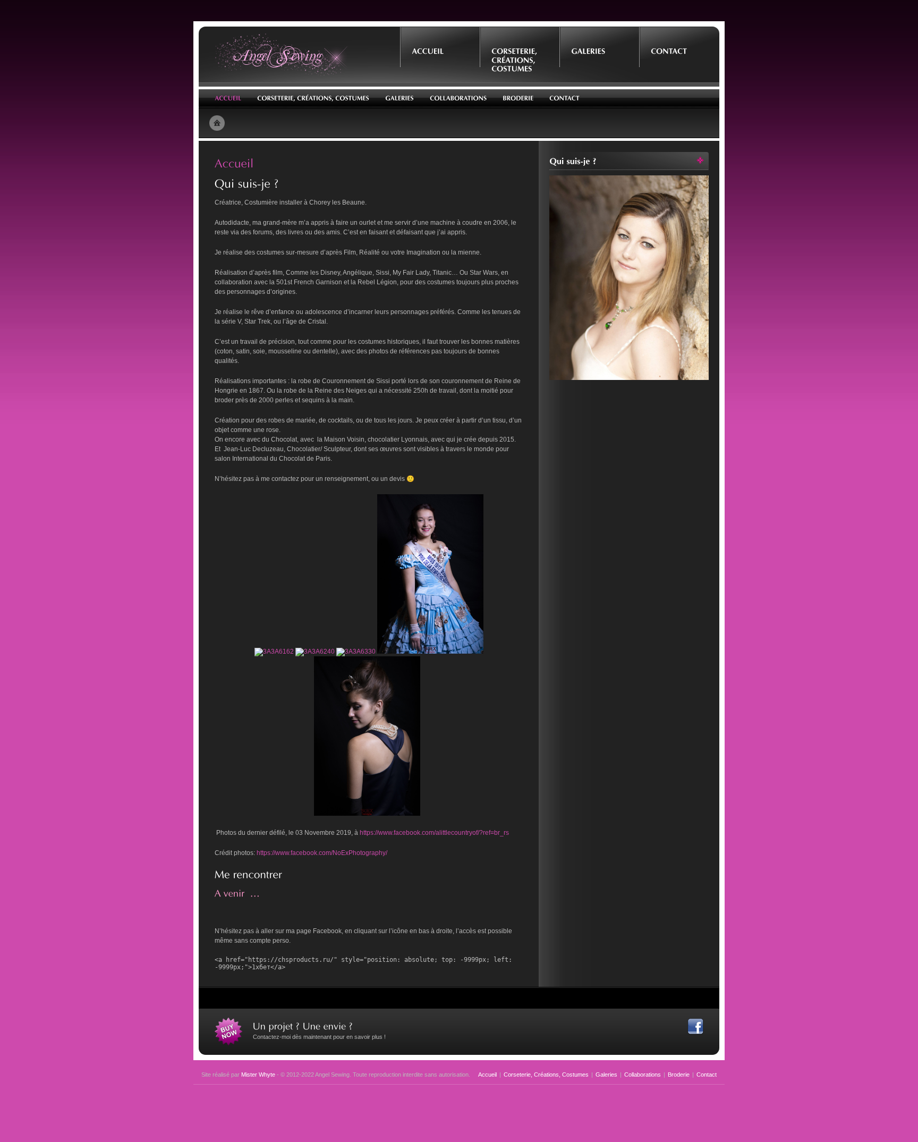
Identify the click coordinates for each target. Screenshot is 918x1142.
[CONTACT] (679, 43)
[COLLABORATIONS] (458, 98)
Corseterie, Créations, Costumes (546, 1074)
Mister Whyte (258, 1074)
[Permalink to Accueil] (234, 163)
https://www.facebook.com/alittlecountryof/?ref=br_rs (434, 832)
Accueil (487, 1074)
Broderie (679, 1074)
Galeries (606, 1074)
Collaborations (642, 1074)
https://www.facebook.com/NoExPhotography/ (322, 853)
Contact (706, 1074)
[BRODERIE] (518, 98)
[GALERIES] (599, 43)
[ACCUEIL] (440, 43)
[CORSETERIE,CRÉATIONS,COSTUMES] (519, 52)
